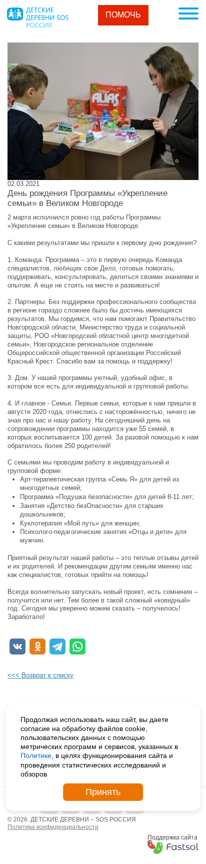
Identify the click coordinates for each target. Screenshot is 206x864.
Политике (36, 756)
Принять (103, 792)
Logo (37, 18)
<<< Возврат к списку (41, 675)
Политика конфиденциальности (53, 827)
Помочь (123, 14)
